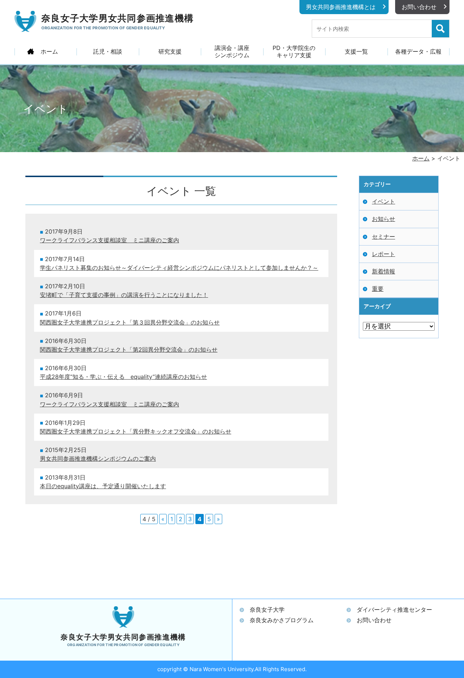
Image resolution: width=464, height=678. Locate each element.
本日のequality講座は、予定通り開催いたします (103, 486)
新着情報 (383, 271)
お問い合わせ (419, 7)
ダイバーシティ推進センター (394, 609)
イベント (383, 201)
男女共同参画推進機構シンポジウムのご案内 (98, 458)
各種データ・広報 (418, 51)
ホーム (49, 51)
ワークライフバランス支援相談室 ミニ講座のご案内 (109, 240)
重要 (378, 288)
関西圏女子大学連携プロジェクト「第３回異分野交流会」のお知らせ (130, 322)
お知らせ (383, 218)
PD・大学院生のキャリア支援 (294, 51)
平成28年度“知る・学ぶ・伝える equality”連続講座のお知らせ (123, 376)
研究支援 (170, 51)
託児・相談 (107, 51)
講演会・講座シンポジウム (232, 51)
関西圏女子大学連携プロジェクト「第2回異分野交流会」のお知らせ (129, 349)
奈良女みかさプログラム (282, 620)
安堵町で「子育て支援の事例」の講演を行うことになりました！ (124, 295)
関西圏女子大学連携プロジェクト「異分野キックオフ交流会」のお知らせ (135, 431)
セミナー (383, 236)
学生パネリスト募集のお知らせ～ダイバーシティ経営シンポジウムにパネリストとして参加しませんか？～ (179, 267)
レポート (383, 254)
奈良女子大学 (267, 609)
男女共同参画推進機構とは (341, 7)
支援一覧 (356, 51)
